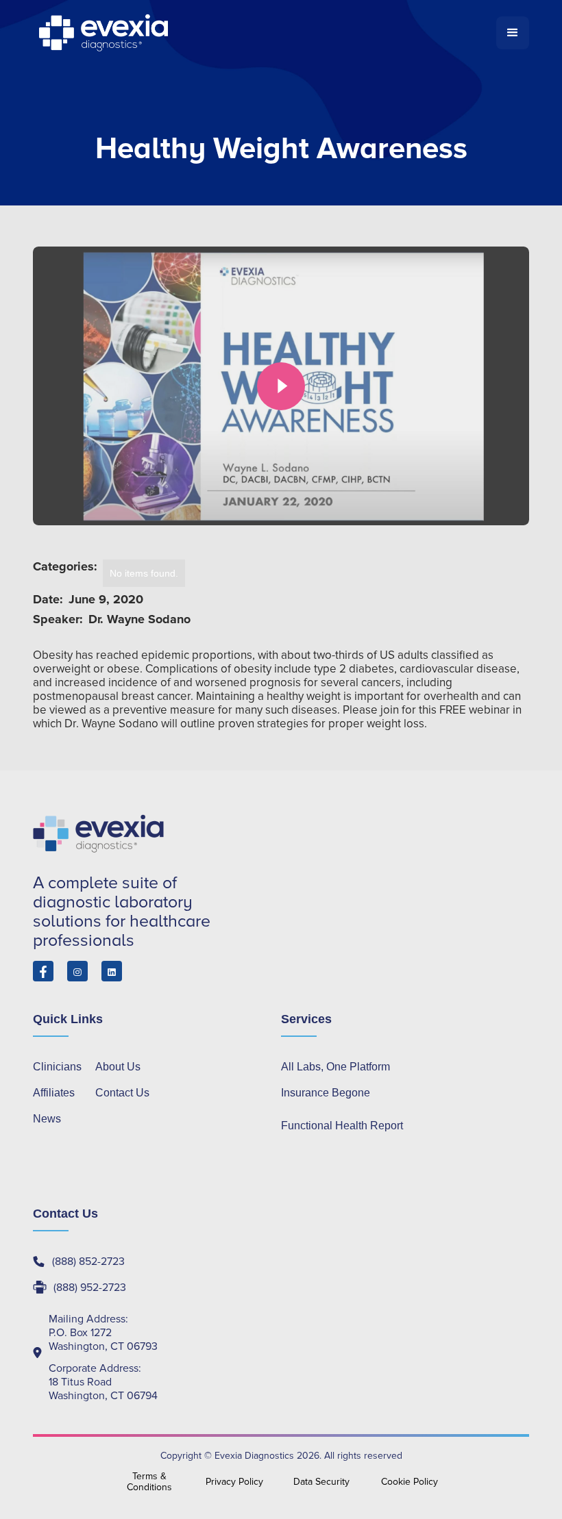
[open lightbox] (281, 386)
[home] (264, 32)
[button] (512, 32)
